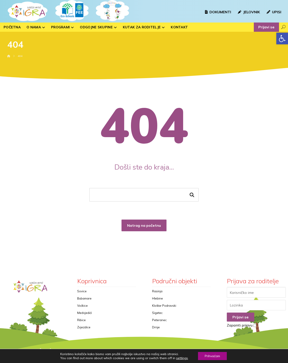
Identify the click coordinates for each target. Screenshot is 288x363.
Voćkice (82, 305)
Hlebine (157, 298)
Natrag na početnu (144, 225)
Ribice (81, 320)
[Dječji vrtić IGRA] (27, 11)
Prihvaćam (212, 356)
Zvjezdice (83, 327)
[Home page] (8, 56)
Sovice (82, 291)
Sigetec (157, 313)
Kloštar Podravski (164, 305)
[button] (282, 38)
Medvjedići (84, 313)
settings (182, 358)
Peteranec (159, 320)
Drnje (156, 327)
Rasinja (157, 291)
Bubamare (84, 298)
